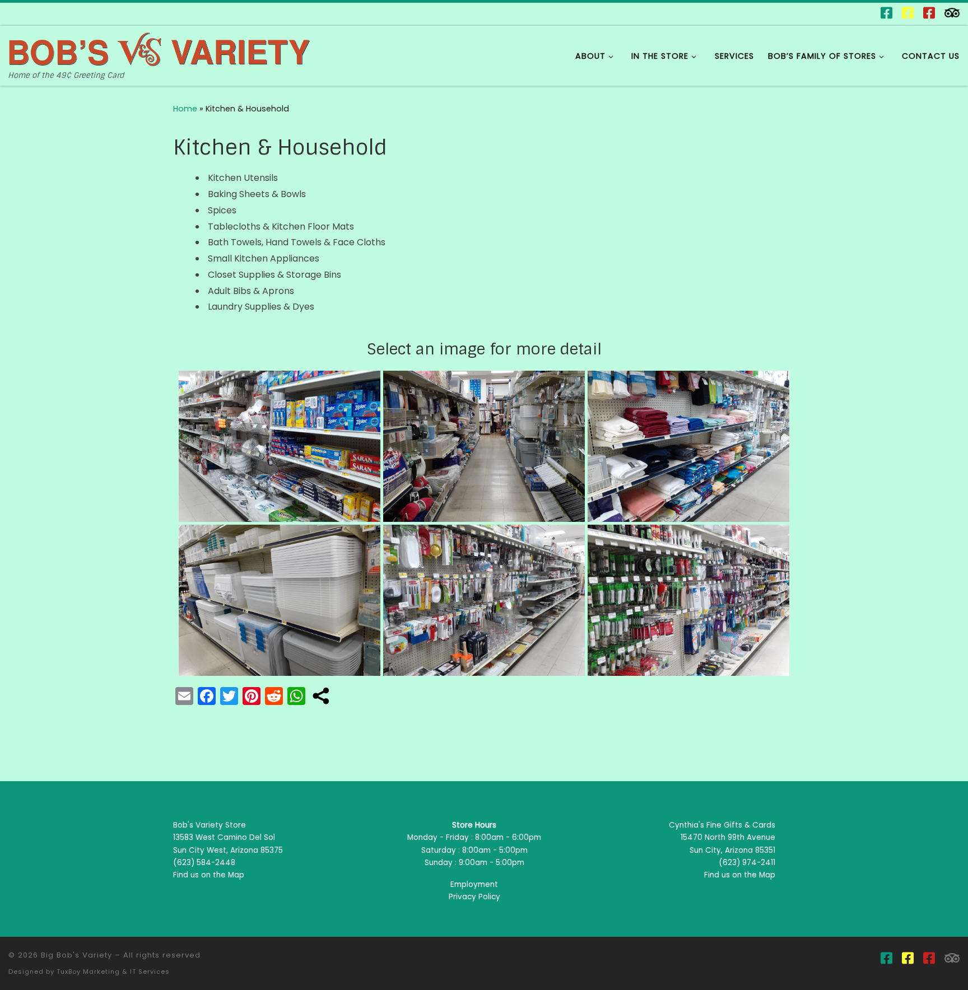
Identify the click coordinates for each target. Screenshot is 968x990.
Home (185, 108)
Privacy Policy (474, 896)
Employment (474, 884)
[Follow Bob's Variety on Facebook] (886, 13)
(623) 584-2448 (204, 862)
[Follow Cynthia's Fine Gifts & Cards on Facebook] (929, 13)
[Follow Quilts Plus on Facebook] (908, 13)
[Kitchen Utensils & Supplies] (279, 445)
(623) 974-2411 (747, 862)
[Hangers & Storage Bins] (484, 445)
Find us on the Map (208, 875)
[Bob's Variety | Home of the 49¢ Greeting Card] (159, 48)
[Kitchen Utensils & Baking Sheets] (484, 599)
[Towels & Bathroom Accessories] (688, 445)
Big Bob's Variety (76, 955)
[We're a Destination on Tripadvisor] (952, 13)
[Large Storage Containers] (279, 599)
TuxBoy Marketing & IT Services (113, 971)
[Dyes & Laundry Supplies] (688, 599)
